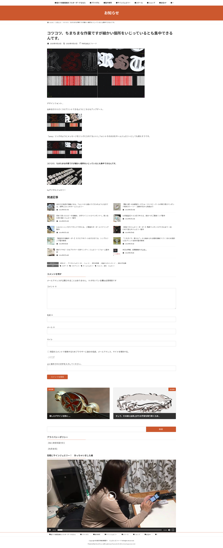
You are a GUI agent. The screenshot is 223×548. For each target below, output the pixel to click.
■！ (156, 534)
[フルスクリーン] (173, 530)
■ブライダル (84, 534)
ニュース (86, 263)
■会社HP (148, 534)
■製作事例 (96, 534)
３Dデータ (65, 266)
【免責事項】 (52, 449)
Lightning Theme (111, 544)
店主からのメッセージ (108, 263)
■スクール (125, 534)
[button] (111, 496)
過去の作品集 (122, 263)
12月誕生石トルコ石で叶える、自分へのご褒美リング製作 (144, 216)
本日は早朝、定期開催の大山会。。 (135, 250)
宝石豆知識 (95, 263)
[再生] (50, 530)
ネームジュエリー (88, 266)
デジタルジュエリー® (75, 263)
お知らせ (62, 263)
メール (51, 327)
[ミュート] (169, 530)
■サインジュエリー (111, 534)
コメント (52, 286)
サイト (50, 339)
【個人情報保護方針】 (56, 443)
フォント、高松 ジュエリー (106, 266)
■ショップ (136, 534)
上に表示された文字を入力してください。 (64, 364)
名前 (50, 315)
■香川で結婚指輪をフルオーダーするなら (62, 534)
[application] (111, 496)
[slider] (110, 530)
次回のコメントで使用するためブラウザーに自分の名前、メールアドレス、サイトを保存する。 (90, 352)
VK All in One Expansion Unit (126, 544)
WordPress (99, 544)
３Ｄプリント (75, 266)
